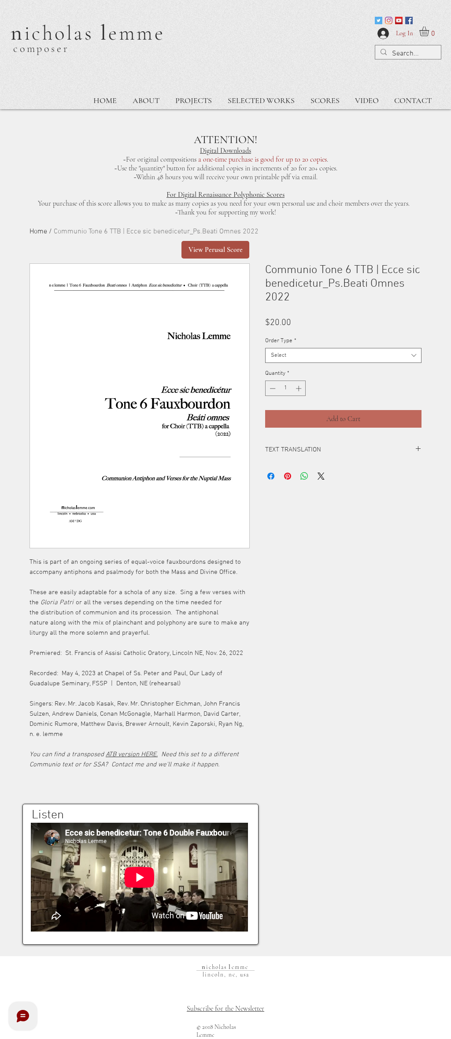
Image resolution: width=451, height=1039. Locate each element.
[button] (429, 31)
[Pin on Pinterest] (287, 476)
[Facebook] (409, 20)
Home (38, 231)
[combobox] (343, 355)
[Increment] (299, 388)
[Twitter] (378, 20)
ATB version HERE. (132, 754)
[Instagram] (388, 20)
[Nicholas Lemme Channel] (399, 20)
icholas (62, 33)
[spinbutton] (285, 388)
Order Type (280, 340)
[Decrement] (271, 388)
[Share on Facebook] (271, 476)
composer (41, 48)
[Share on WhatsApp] (304, 476)
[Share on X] (321, 476)
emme (136, 33)
